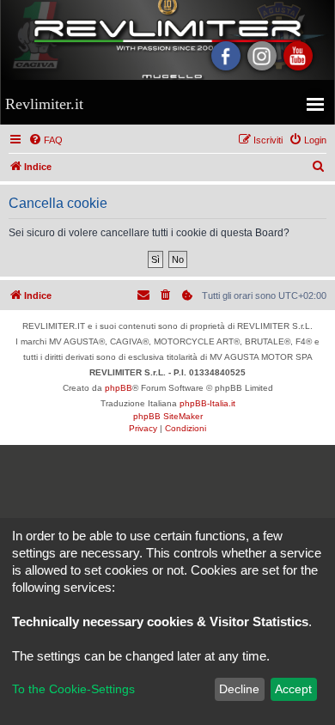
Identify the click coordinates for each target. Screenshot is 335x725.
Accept (293, 689)
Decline (239, 689)
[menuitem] (45, 140)
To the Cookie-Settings (73, 689)
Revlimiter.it (44, 104)
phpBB (118, 388)
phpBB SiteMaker (168, 416)
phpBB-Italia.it (207, 403)
